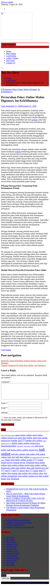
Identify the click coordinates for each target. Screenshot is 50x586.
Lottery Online (12, 58)
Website (4, 413)
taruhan (35, 120)
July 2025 (10, 537)
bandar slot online (33, 440)
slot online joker (35, 473)
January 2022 (11, 549)
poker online (20, 459)
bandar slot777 (18, 440)
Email (4, 408)
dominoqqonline (8, 446)
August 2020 (11, 560)
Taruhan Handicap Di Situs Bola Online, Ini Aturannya (23, 365)
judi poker (30, 454)
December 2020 (12, 553)
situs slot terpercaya (35, 468)
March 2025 (11, 542)
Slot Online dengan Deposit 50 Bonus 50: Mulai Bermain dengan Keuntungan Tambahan (25, 504)
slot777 (8, 470)
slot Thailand (13, 478)
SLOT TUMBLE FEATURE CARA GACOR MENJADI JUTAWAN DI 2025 (25, 499)
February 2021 (12, 551)
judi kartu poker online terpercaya (22, 450)
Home (8, 51)
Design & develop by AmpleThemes (31, 583)
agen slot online (25, 438)
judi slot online (22, 457)
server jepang (13, 462)
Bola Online (11, 53)
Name (4, 403)
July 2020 (10, 563)
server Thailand (27, 462)
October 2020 (11, 556)
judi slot (11, 457)
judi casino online (29, 446)
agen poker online (23, 435)
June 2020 (10, 565)
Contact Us (10, 63)
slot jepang (12, 473)
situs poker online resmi (18, 465)
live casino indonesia (36, 457)
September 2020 (12, 558)
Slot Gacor (10, 60)
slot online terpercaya (28, 476)
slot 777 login (31, 470)
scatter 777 (32, 459)
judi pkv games (18, 454)
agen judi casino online (8, 435)
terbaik (18, 152)
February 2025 (12, 544)
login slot (9, 459)
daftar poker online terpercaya (26, 443)
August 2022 (11, 546)
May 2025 (10, 539)
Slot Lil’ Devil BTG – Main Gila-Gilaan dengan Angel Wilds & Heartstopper (25, 495)
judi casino (20, 446)
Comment (6, 382)
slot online (23, 473)
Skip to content (7, 2)
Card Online (11, 56)
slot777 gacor (18, 470)
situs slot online (18, 468)
